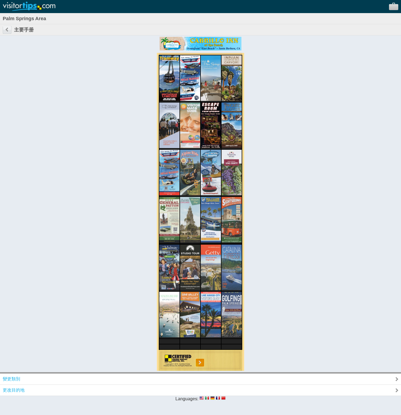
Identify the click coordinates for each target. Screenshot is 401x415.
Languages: (186, 398)
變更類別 (11, 379)
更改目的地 (14, 390)
